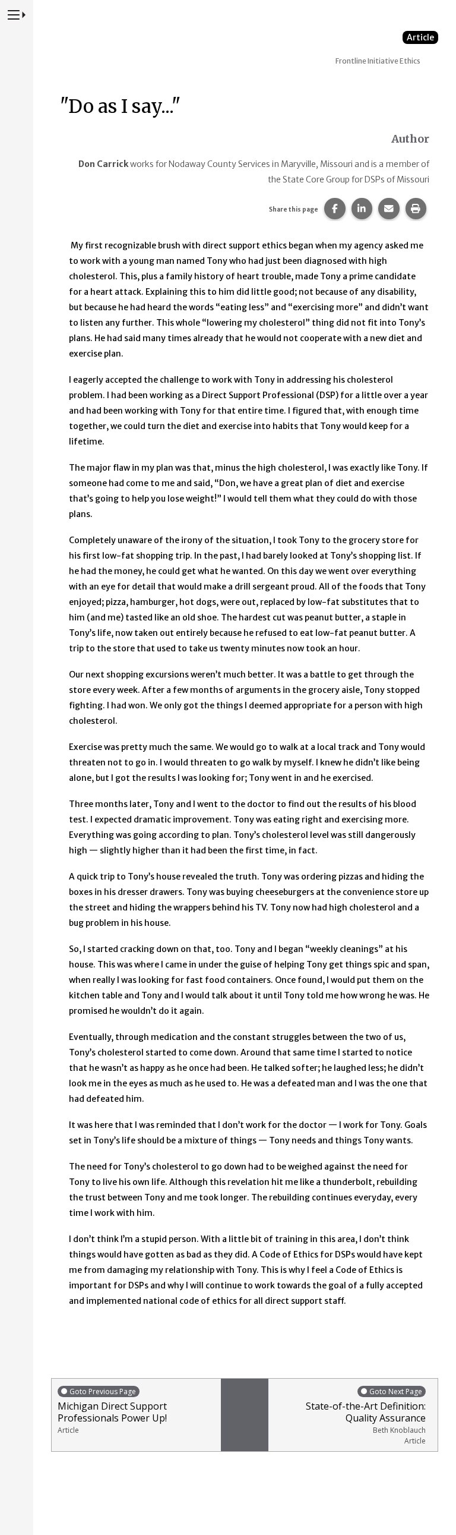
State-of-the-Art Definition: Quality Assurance (366, 1416)
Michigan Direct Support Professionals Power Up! (112, 1410)
